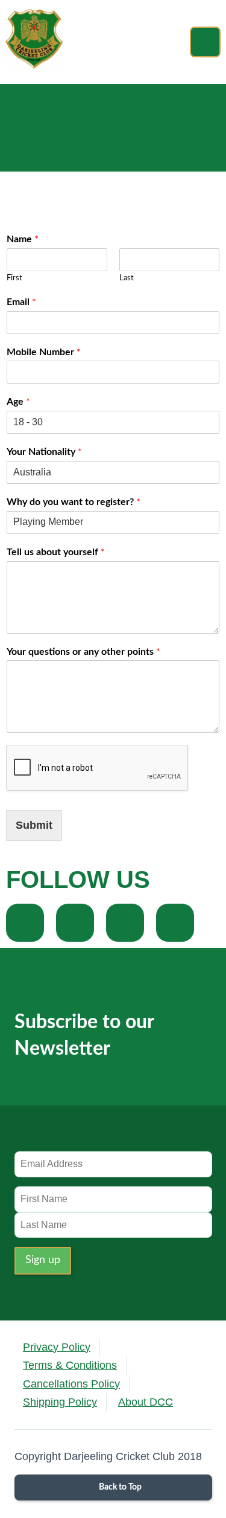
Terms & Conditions (70, 1365)
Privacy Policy (56, 1347)
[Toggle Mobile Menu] (205, 42)
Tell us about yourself (56, 552)
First (14, 278)
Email (21, 302)
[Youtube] (175, 923)
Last (126, 278)
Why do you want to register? (73, 502)
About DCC (145, 1402)
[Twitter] (75, 923)
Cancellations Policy (71, 1384)
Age (18, 402)
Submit (34, 825)
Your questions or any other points (83, 652)
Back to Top (119, 1487)
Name (23, 239)
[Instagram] (125, 923)
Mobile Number (44, 352)
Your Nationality (44, 452)
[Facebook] (25, 923)
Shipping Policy (60, 1402)
